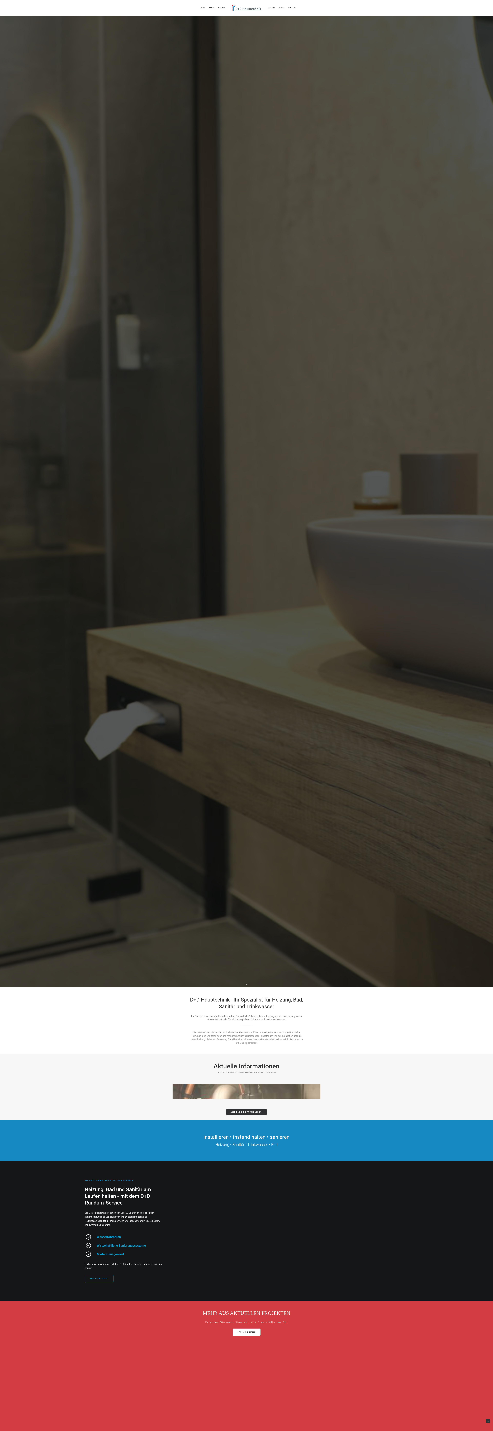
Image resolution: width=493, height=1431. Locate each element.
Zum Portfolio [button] (99, 1278)
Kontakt (292, 8)
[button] (88, 1239)
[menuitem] (203, 8)
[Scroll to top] (488, 1421)
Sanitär (271, 8)
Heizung (221, 8)
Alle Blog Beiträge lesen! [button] (246, 1112)
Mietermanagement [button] (110, 1254)
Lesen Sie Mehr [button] (246, 1332)
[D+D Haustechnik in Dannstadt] (246, 8)
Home (203, 8)
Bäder (281, 8)
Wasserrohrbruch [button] (109, 1237)
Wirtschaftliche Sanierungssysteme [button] (121, 1245)
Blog (211, 8)
